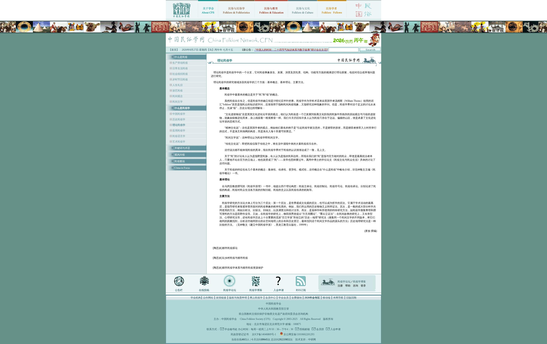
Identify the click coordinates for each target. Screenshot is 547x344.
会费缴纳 (296, 297)
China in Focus (182, 167)
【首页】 (174, 49)
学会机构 (196, 297)
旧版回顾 (351, 297)
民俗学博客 (255, 290)
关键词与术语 (182, 148)
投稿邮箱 (304, 329)
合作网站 (208, 297)
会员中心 (270, 297)
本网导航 (338, 297)
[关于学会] (208, 18)
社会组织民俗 (180, 73)
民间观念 (177, 96)
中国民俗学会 (229, 319)
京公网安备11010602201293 (299, 334)
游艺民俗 (177, 90)
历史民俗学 (178, 119)
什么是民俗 (181, 57)
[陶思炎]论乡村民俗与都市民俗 (230, 257)
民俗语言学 (178, 136)
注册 (340, 285)
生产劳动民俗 (180, 62)
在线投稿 (204, 290)
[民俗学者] (331, 18)
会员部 (320, 329)
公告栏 (179, 290)
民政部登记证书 (240, 334)
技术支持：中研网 (305, 339)
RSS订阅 (301, 290)
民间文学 (177, 101)
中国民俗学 (178, 113)
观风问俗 (180, 154)
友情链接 (221, 297)
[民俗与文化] (302, 18)
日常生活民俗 (180, 68)
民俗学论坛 (229, 290)
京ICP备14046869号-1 (264, 334)
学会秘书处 (231, 329)
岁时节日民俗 (180, 79)
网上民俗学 (256, 297)
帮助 (347, 285)
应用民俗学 (178, 130)
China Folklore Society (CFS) (255, 319)
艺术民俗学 (178, 141)
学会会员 (283, 297)
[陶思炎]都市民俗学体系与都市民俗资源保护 (238, 267)
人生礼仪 (177, 85)
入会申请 (279, 290)
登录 (363, 285)
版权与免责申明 (238, 297)
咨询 (355, 285)
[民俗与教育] (271, 18)
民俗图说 (180, 161)
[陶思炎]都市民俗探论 (225, 248)
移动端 (326, 297)
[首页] (182, 18)
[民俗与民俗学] (236, 18)
